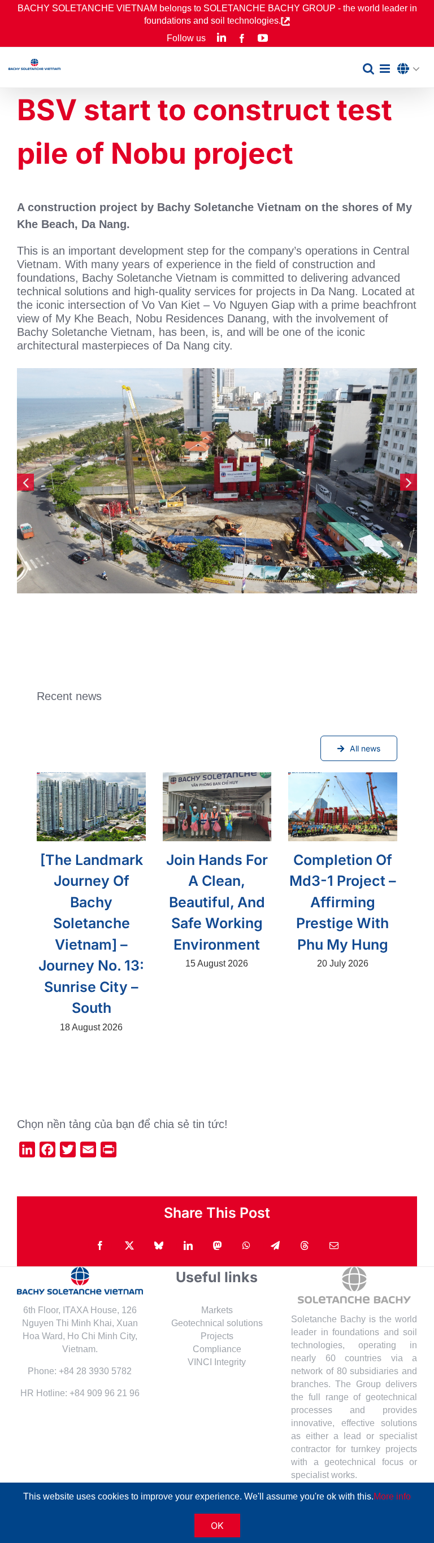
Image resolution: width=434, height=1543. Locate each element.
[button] (411, 69)
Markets (217, 1310)
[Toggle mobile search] (368, 69)
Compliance (217, 1349)
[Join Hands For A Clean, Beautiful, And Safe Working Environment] (217, 806)
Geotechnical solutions (217, 1323)
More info (392, 1496)
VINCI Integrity (217, 1362)
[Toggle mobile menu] (386, 69)
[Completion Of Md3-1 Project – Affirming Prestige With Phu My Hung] (342, 806)
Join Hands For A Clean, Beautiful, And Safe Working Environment (217, 902)
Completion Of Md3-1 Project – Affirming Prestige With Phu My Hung (342, 902)
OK (217, 1525)
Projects (217, 1336)
